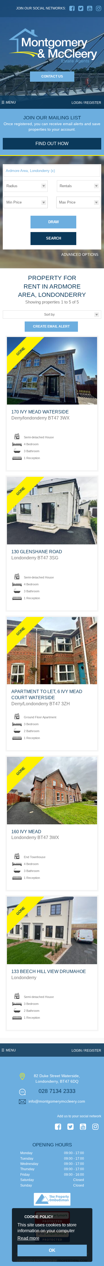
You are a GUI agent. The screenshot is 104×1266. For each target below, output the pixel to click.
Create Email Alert (51, 326)
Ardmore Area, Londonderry (30, 171)
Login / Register (86, 103)
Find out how (52, 143)
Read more (28, 1238)
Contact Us (52, 76)
